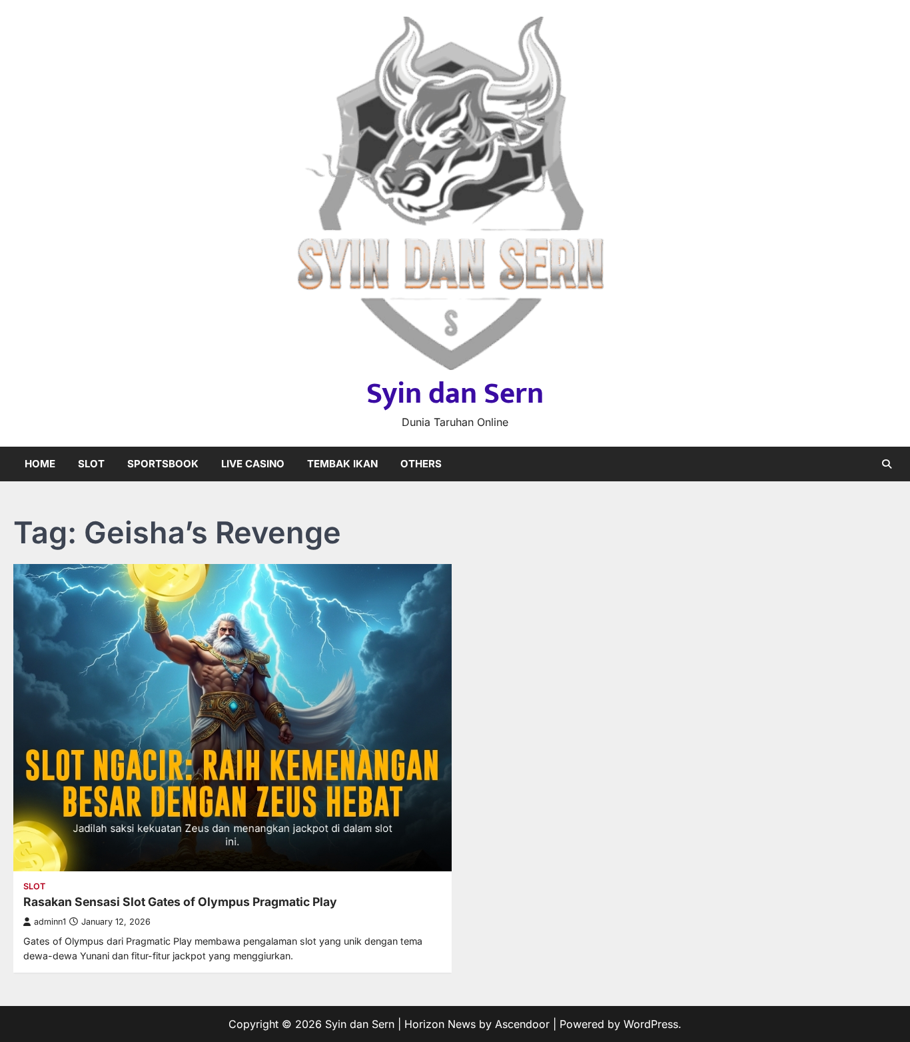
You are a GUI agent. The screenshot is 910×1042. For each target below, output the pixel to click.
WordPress (651, 1024)
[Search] (887, 464)
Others (421, 463)
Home (40, 463)
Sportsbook (163, 463)
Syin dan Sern (455, 394)
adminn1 (50, 922)
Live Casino (252, 463)
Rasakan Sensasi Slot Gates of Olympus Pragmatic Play (180, 902)
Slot (91, 463)
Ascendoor (522, 1024)
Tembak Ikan (342, 463)
